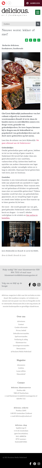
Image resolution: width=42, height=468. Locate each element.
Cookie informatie (21, 327)
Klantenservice (21, 342)
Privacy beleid (21, 330)
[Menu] (37, 12)
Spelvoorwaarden (21, 336)
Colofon (21, 368)
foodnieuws (7, 48)
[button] (33, 3)
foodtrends (18, 48)
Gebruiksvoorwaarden (21, 333)
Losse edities (21, 371)
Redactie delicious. (10, 45)
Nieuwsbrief (21, 374)
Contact (21, 324)
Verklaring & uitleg (21, 339)
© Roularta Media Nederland (21, 351)
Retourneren (21, 348)
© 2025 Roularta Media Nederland (15, 457)
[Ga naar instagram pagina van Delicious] (38, 284)
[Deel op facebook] (30, 40)
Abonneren (21, 365)
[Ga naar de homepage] (15, 10)
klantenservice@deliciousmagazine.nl (21, 275)
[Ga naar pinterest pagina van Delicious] (33, 284)
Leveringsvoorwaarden (21, 345)
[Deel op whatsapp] (38, 40)
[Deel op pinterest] (26, 40)
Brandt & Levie (20, 255)
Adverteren (21, 321)
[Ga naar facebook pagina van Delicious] (29, 284)
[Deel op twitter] (34, 40)
